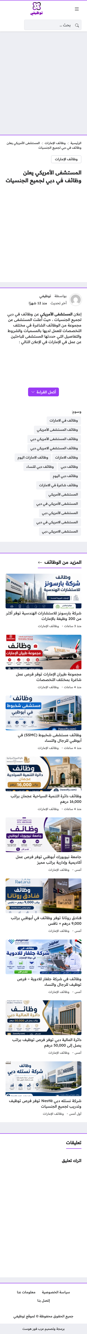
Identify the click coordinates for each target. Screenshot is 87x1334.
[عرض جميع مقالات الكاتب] (75, 299)
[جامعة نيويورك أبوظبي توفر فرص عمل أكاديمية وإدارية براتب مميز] (43, 845)
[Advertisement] (43, 80)
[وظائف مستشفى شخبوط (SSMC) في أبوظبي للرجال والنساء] (43, 723)
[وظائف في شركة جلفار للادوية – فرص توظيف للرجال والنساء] (43, 967)
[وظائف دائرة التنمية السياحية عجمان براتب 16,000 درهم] (43, 784)
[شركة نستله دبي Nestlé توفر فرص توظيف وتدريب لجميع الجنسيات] (43, 1089)
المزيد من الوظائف (63, 562)
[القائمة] (76, 9)
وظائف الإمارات (55, 143)
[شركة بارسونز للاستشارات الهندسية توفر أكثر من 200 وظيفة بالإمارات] (43, 601)
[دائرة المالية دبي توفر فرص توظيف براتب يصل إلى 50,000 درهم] (43, 1028)
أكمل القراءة (46, 392)
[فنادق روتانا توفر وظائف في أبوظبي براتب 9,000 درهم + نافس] (43, 906)
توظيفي (45, 296)
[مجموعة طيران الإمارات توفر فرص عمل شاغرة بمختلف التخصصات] (43, 662)
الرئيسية (76, 143)
